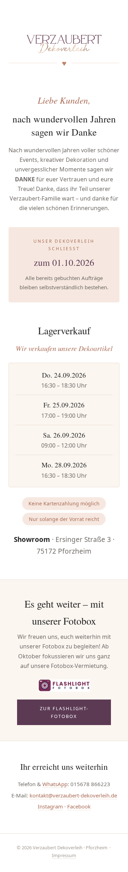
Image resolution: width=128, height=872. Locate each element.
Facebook (79, 806)
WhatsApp (55, 784)
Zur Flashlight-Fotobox (64, 712)
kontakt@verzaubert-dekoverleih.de (73, 795)
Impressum (64, 855)
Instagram (50, 806)
